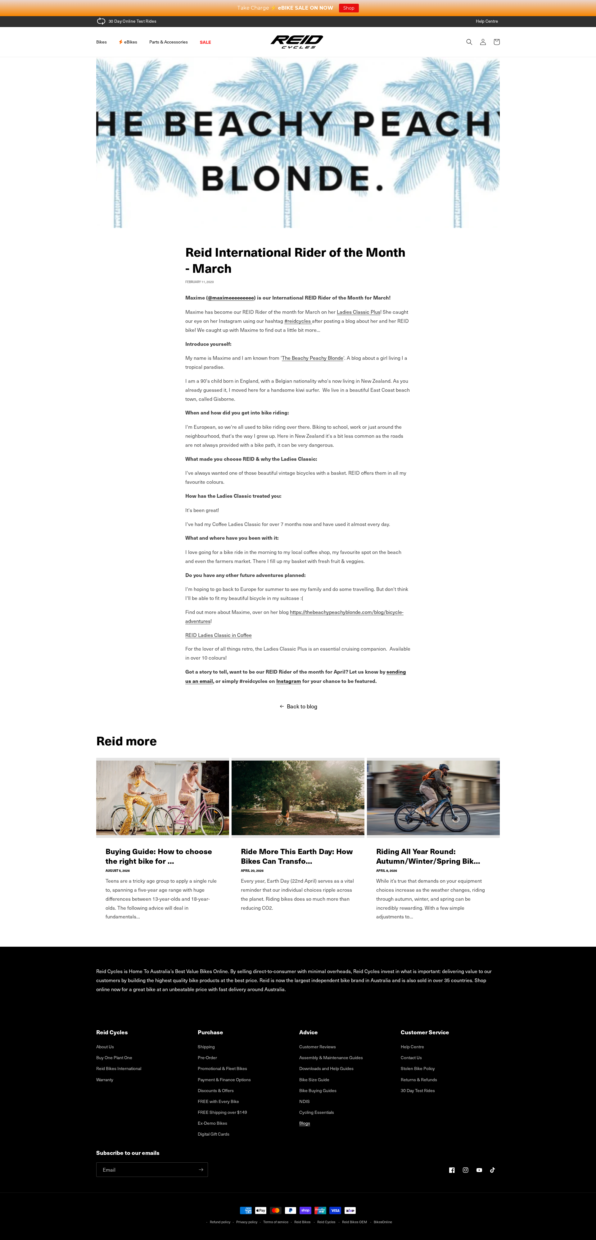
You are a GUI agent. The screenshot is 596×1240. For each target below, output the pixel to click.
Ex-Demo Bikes (212, 1123)
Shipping (206, 1046)
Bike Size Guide (314, 1079)
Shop (348, 8)
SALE (205, 42)
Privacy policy (246, 1221)
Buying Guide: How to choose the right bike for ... (159, 856)
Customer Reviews (317, 1046)
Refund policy (220, 1221)
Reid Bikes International (118, 1068)
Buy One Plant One (114, 1057)
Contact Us (411, 1057)
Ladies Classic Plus (358, 311)
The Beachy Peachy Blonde (312, 357)
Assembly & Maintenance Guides (331, 1057)
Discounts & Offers (216, 1090)
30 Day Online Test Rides (132, 21)
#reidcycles (298, 320)
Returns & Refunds (419, 1079)
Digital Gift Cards (213, 1134)
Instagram (288, 680)
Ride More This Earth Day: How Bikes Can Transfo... (297, 856)
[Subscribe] (201, 1169)
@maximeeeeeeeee (231, 297)
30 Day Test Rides (418, 1090)
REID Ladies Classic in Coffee (218, 634)
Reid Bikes (302, 1221)
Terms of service (275, 1221)
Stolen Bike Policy (418, 1068)
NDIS (304, 1101)
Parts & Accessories (168, 42)
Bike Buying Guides (317, 1090)
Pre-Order (207, 1057)
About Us (105, 1046)
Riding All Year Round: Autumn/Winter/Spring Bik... (428, 856)
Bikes (101, 42)
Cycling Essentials (316, 1112)
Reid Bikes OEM (354, 1221)
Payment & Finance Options (224, 1079)
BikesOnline (383, 1221)
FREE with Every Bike (218, 1101)
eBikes (130, 42)
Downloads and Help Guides (326, 1068)
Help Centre (487, 21)
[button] (104, 41)
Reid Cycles (326, 1221)
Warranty (104, 1079)
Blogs (304, 1123)
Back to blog (302, 706)
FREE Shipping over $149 (222, 1112)
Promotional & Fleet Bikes (222, 1068)
